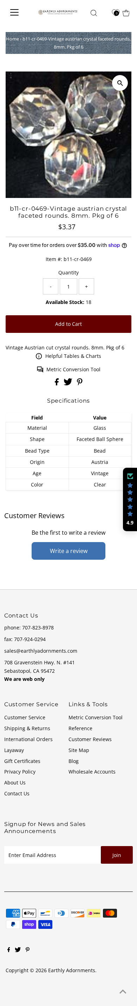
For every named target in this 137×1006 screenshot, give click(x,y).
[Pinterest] (27, 950)
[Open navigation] (17, 12)
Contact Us (17, 793)
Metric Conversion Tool (73, 369)
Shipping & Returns (27, 728)
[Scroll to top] (123, 992)
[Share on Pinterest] (80, 383)
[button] (130, 499)
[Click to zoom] (120, 83)
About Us (15, 782)
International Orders (28, 739)
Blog (73, 761)
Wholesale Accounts (92, 771)
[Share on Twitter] (69, 383)
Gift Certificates (22, 761)
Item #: (54, 259)
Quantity (68, 272)
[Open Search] (94, 13)
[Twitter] (17, 950)
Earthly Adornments (71, 970)
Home (12, 39)
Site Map (78, 750)
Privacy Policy (19, 771)
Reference (80, 728)
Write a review (68, 551)
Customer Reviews (90, 739)
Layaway (14, 750)
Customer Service (24, 717)
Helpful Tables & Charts (73, 356)
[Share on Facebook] (57, 383)
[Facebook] (9, 950)
